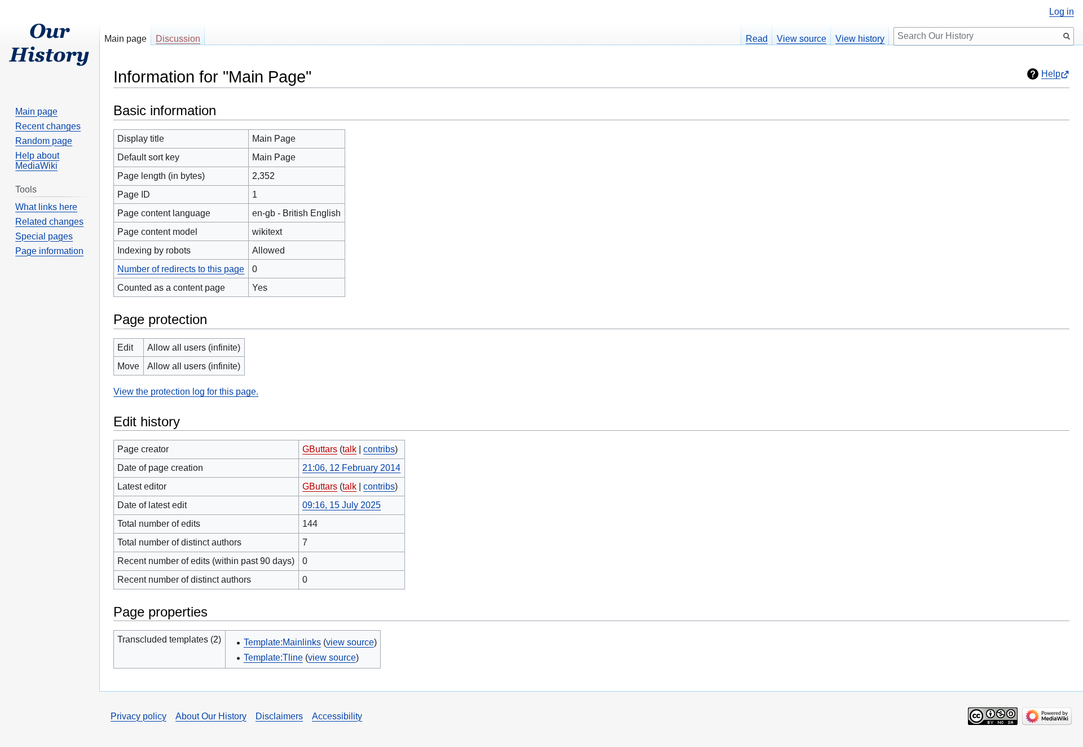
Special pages (44, 236)
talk (349, 449)
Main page (125, 38)
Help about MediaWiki (37, 161)
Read (757, 38)
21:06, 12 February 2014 (351, 468)
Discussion (178, 38)
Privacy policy (138, 716)
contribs (379, 449)
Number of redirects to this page (180, 269)
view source (350, 642)
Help (1050, 73)
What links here (46, 207)
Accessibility (337, 716)
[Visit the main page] (50, 45)
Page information (49, 251)
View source (801, 38)
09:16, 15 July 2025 (341, 505)
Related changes (49, 221)
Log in (1061, 12)
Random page (43, 141)
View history (859, 38)
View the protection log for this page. (185, 391)
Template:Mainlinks (282, 642)
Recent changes (48, 126)
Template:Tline (273, 657)
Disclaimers (279, 716)
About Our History (210, 716)
